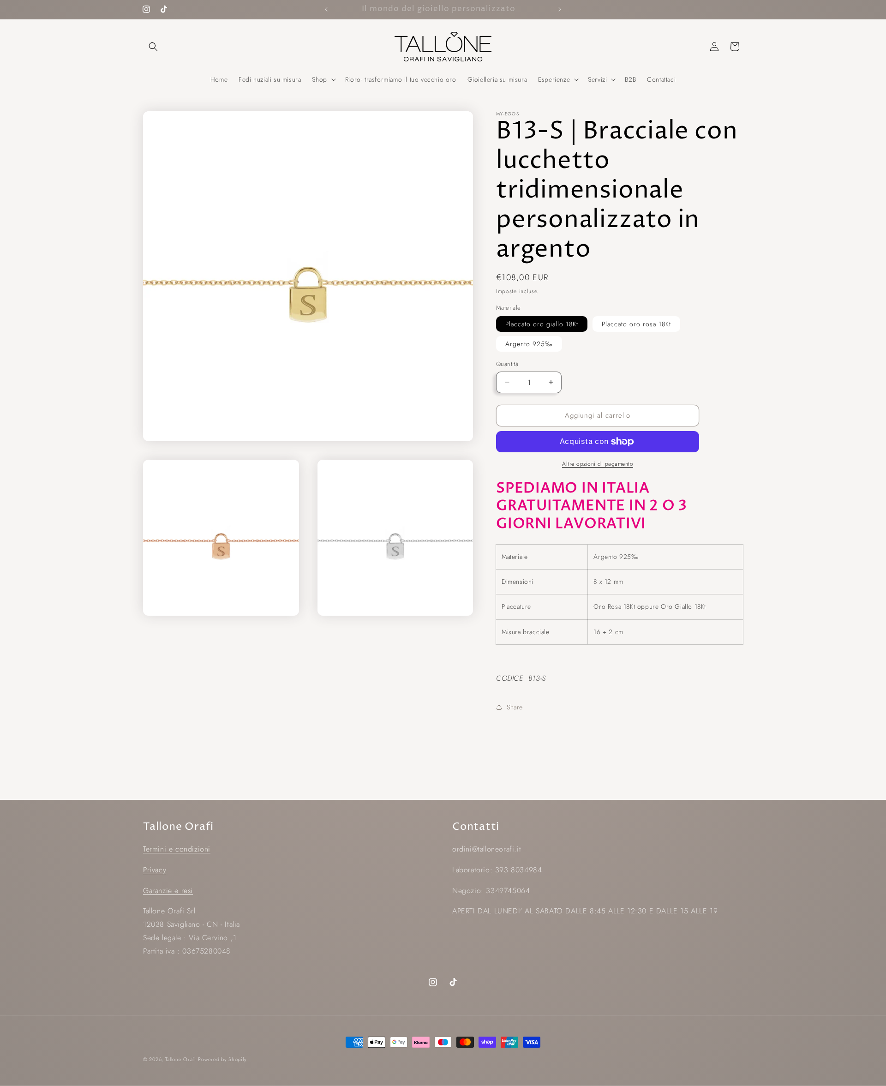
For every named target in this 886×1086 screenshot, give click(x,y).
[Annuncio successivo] (560, 9)
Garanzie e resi (168, 890)
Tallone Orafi (180, 1059)
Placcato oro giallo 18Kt (541, 324)
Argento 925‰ (529, 343)
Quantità (507, 364)
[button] (153, 46)
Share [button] (515, 707)
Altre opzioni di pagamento (597, 464)
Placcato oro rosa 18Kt (636, 324)
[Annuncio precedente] (326, 9)
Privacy (154, 869)
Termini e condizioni (176, 849)
